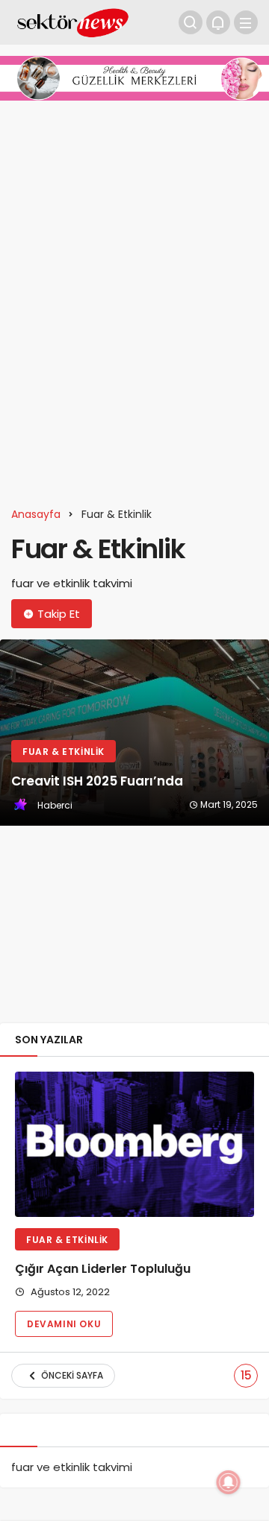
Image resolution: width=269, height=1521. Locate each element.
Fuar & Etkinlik (67, 1239)
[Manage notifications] (229, 1482)
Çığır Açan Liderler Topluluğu (103, 1269)
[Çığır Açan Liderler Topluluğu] (134, 1144)
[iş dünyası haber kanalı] (72, 21)
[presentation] (11, 825)
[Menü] (246, 22)
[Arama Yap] (190, 22)
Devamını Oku (64, 1324)
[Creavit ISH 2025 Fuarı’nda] (134, 732)
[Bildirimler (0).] (218, 22)
